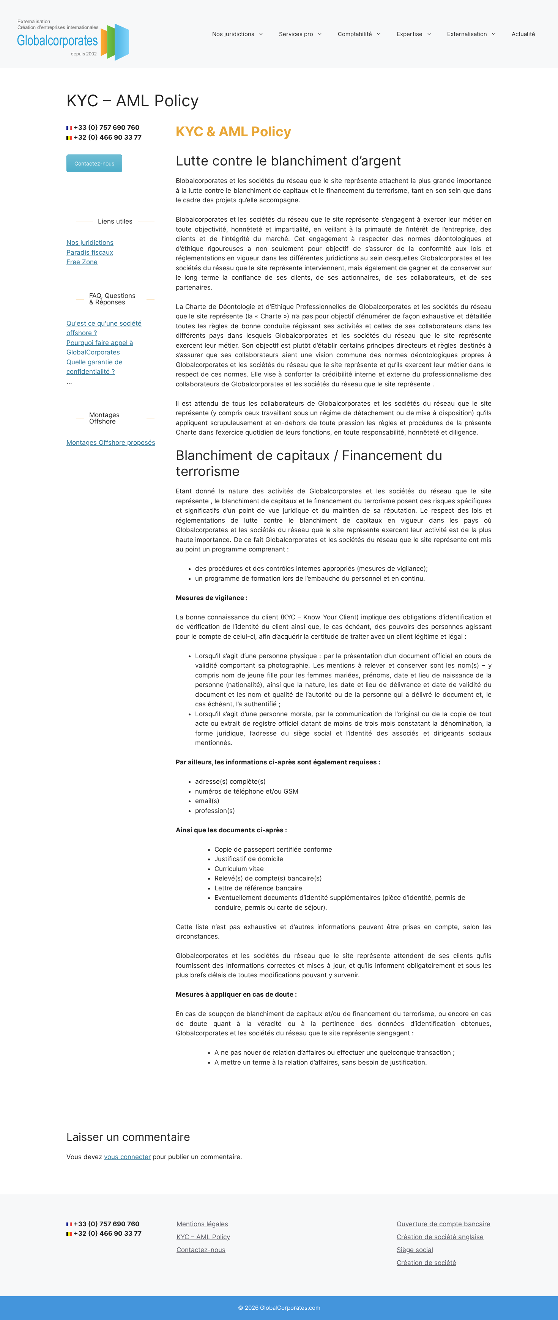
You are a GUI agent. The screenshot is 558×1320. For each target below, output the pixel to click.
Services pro (296, 34)
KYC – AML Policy (203, 1237)
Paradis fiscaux (89, 252)
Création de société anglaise (440, 1237)
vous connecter (127, 1157)
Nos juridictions (233, 34)
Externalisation (467, 34)
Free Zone (82, 262)
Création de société (426, 1262)
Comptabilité (355, 34)
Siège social (415, 1250)
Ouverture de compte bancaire (443, 1224)
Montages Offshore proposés (110, 442)
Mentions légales (202, 1224)
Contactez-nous (94, 163)
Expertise (409, 34)
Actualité (523, 34)
